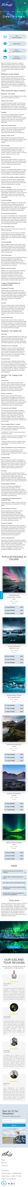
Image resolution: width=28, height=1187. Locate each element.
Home (3, 1160)
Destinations (5, 1170)
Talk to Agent (14, 947)
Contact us (4, 1165)
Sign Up (14, 1125)
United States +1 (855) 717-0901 (11, 1176)
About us (4, 1163)
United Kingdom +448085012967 (11, 1173)
